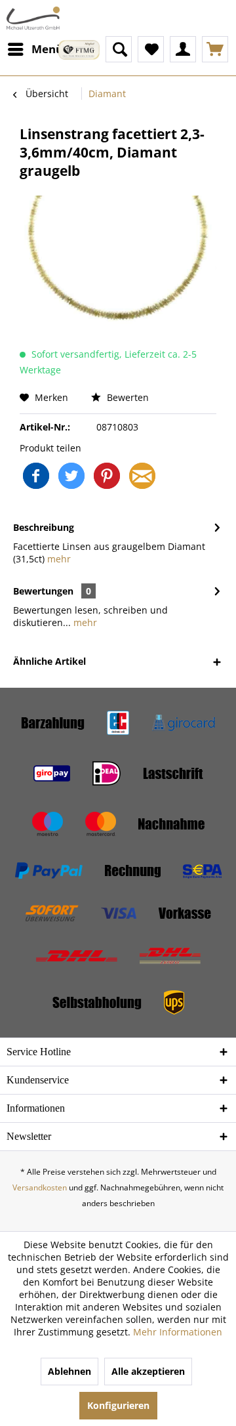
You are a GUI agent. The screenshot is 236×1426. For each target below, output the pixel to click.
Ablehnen (69, 1371)
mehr (58, 559)
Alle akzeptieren (148, 1371)
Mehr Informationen (177, 1332)
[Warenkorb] (215, 49)
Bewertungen (43, 591)
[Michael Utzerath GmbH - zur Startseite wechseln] (33, 18)
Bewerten (126, 397)
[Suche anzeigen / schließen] (119, 49)
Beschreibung (43, 527)
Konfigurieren (118, 1405)
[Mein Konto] (183, 49)
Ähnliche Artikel (49, 661)
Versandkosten (39, 1187)
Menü (47, 48)
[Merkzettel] (151, 49)
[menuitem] (34, 49)
